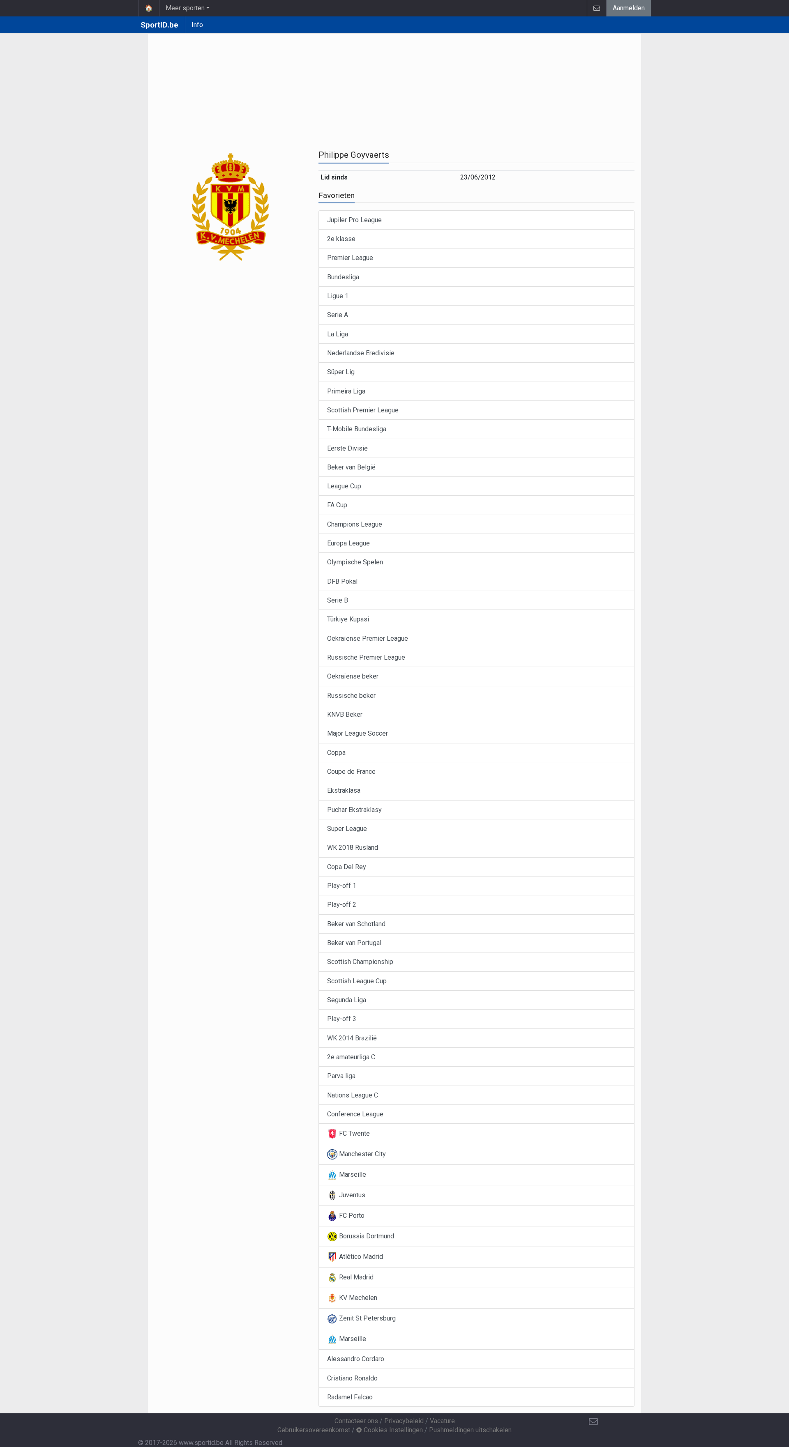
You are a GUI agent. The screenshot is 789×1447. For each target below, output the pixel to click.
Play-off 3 (341, 1019)
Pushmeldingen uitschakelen (470, 1430)
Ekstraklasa (343, 790)
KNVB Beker (344, 714)
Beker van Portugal (354, 943)
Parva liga (341, 1076)
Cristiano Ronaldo (352, 1378)
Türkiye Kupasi (348, 619)
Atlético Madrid (360, 1257)
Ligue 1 (337, 296)
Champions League (354, 524)
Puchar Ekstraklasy (354, 810)
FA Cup (337, 505)
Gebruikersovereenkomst (313, 1430)
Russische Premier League (366, 657)
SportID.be (159, 25)
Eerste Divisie (347, 448)
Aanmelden (629, 8)
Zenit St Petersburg (366, 1318)
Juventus (351, 1195)
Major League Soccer (357, 733)
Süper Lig (341, 372)
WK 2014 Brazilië (352, 1038)
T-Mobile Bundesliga (356, 429)
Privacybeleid (404, 1421)
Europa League (348, 543)
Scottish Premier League (363, 410)
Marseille (351, 1174)
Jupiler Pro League (354, 220)
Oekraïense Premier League (367, 638)
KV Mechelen (357, 1298)
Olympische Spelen (355, 562)
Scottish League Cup (357, 981)
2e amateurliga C (351, 1057)
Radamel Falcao (350, 1397)
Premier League (350, 258)
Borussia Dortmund (365, 1236)
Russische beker (351, 695)
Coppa (336, 753)
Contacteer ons (356, 1421)
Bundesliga (343, 277)
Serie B (337, 600)
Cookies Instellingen (392, 1430)
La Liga (337, 334)
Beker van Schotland (356, 924)
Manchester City (361, 1154)
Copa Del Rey (346, 867)
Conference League (355, 1114)
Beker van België (351, 467)
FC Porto (351, 1215)
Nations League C (352, 1095)
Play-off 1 (341, 886)
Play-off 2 (341, 905)
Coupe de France (351, 771)
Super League (347, 829)
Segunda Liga (346, 1000)
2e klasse (341, 239)
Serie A (337, 315)
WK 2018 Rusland (352, 847)
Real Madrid (355, 1277)
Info (197, 25)
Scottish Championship (360, 962)
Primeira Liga (346, 391)
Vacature (442, 1421)
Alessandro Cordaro (355, 1359)
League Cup (344, 486)
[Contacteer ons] (596, 8)
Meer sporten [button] (185, 8)
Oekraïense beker (352, 676)
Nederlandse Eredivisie (360, 353)
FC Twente (353, 1133)
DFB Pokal (342, 581)
